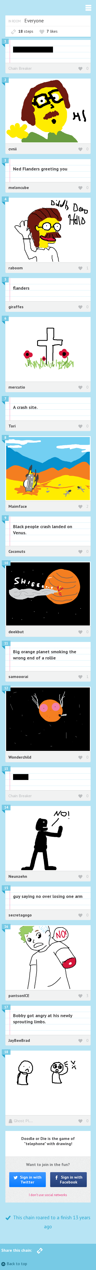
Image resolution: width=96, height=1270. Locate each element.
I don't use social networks (48, 1195)
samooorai (18, 676)
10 (6, 563)
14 (6, 807)
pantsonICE (18, 995)
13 (6, 769)
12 (6, 688)
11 (6, 643)
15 (6, 888)
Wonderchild (19, 757)
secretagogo (20, 914)
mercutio (16, 387)
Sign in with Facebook (71, 1179)
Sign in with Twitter (30, 1179)
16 (6, 926)
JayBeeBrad (19, 1040)
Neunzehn (17, 876)
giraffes (16, 306)
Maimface (17, 506)
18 (6, 1052)
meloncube (18, 187)
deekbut (16, 631)
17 (6, 1007)
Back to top (17, 1263)
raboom (15, 267)
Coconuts (16, 551)
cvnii (12, 148)
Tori (12, 425)
